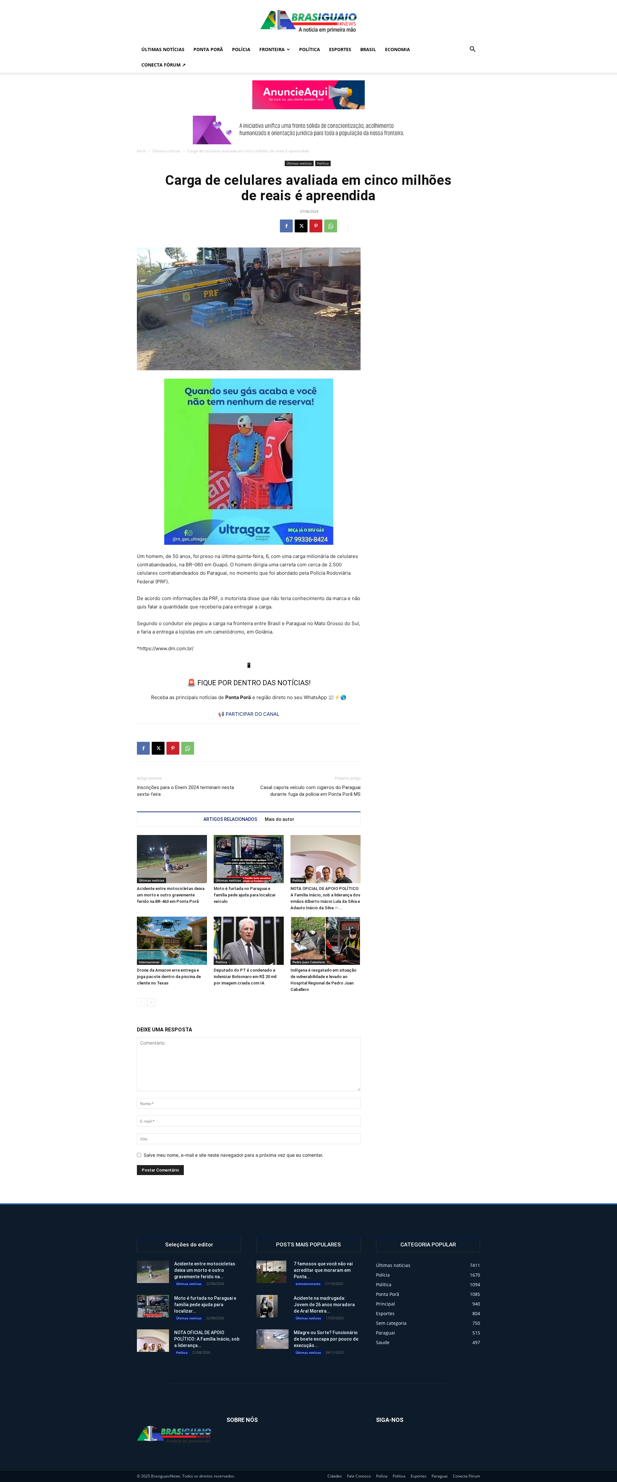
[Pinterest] (315, 226)
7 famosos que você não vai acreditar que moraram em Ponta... (323, 1270)
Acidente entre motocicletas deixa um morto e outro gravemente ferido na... (204, 1270)
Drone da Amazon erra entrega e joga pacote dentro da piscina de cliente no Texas (169, 976)
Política (309, 49)
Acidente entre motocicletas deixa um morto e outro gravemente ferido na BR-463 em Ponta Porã (170, 895)
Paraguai (440, 1476)
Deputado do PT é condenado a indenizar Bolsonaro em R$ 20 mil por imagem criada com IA (245, 976)
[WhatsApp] (330, 226)
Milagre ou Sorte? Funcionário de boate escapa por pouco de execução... (326, 1339)
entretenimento (308, 1283)
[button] (472, 50)
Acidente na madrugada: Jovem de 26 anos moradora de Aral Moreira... (324, 1305)
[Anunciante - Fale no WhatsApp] (248, 462)
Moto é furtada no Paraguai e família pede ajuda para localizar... (205, 1305)
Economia (397, 49)
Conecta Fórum (466, 1476)
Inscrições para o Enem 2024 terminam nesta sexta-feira (185, 791)
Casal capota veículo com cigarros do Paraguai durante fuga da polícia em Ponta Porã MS (310, 791)
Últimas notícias (162, 49)
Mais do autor (279, 819)
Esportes (340, 49)
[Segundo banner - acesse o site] (308, 130)
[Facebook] (286, 226)
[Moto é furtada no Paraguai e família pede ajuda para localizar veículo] (249, 859)
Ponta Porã (208, 49)
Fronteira (272, 49)
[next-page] (151, 1002)
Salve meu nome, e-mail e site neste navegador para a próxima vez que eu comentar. (233, 1155)
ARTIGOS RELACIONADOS (230, 819)
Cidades (334, 1476)
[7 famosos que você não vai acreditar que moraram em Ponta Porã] (271, 1272)
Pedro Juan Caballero (308, 962)
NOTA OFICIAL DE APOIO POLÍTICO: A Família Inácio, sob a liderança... (206, 1339)
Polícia (241, 49)
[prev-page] (141, 1002)
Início (141, 151)
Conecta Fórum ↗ (163, 65)
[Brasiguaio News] (308, 21)
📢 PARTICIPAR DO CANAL (248, 714)
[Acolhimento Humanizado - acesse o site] (308, 94)
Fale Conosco (359, 1476)
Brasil (368, 49)
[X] (301, 226)
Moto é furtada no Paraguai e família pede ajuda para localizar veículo (245, 895)
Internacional (149, 962)
